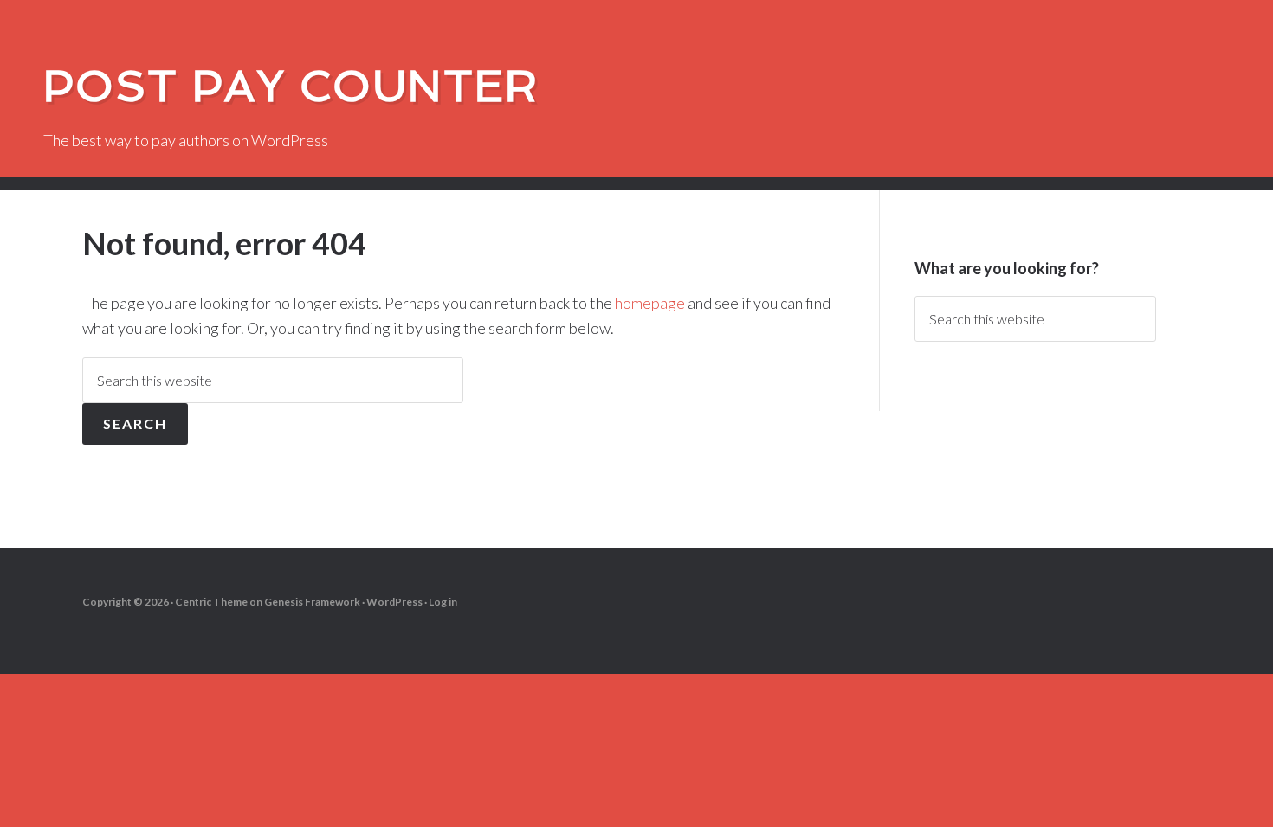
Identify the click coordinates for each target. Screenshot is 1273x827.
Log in (443, 601)
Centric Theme (211, 601)
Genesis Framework (312, 601)
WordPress (394, 601)
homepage (650, 302)
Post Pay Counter (291, 86)
